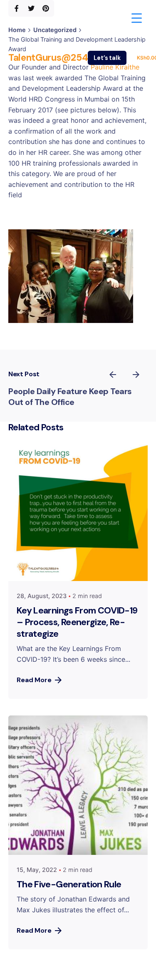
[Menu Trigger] (136, 17)
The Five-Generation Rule (69, 884)
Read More (34, 679)
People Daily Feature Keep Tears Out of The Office (70, 397)
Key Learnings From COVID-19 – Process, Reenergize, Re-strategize (77, 622)
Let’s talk (107, 58)
